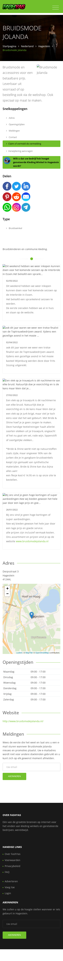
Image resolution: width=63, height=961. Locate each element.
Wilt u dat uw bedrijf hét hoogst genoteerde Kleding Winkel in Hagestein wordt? (36, 162)
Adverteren (11, 881)
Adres (11, 117)
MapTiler (29, 652)
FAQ (7, 872)
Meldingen (14, 130)
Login (8, 893)
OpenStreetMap (42, 652)
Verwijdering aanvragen (20, 151)
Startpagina (9, 46)
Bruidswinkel (15, 228)
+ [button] (7, 588)
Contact (12, 137)
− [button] (7, 594)
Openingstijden (16, 124)
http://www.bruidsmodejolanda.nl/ (23, 721)
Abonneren (14, 776)
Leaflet (19, 652)
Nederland (27, 46)
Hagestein (44, 46)
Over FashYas (12, 854)
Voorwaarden (12, 860)
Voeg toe (10, 887)
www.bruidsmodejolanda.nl (32, 541)
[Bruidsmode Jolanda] (31, 615)
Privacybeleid (12, 866)
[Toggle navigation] (56, 8)
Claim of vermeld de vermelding (24, 143)
